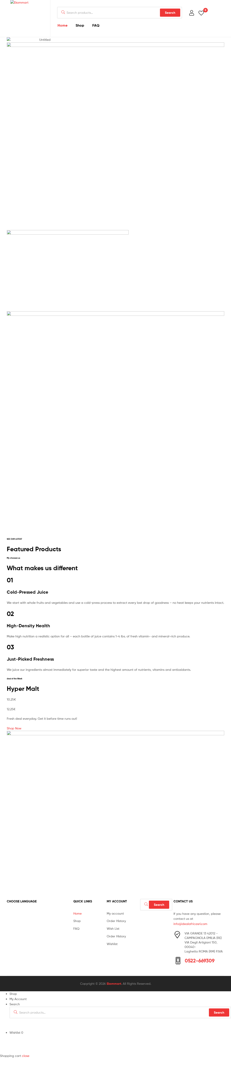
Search (170, 13)
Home (62, 25)
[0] (201, 12)
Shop (80, 25)
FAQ (95, 25)
